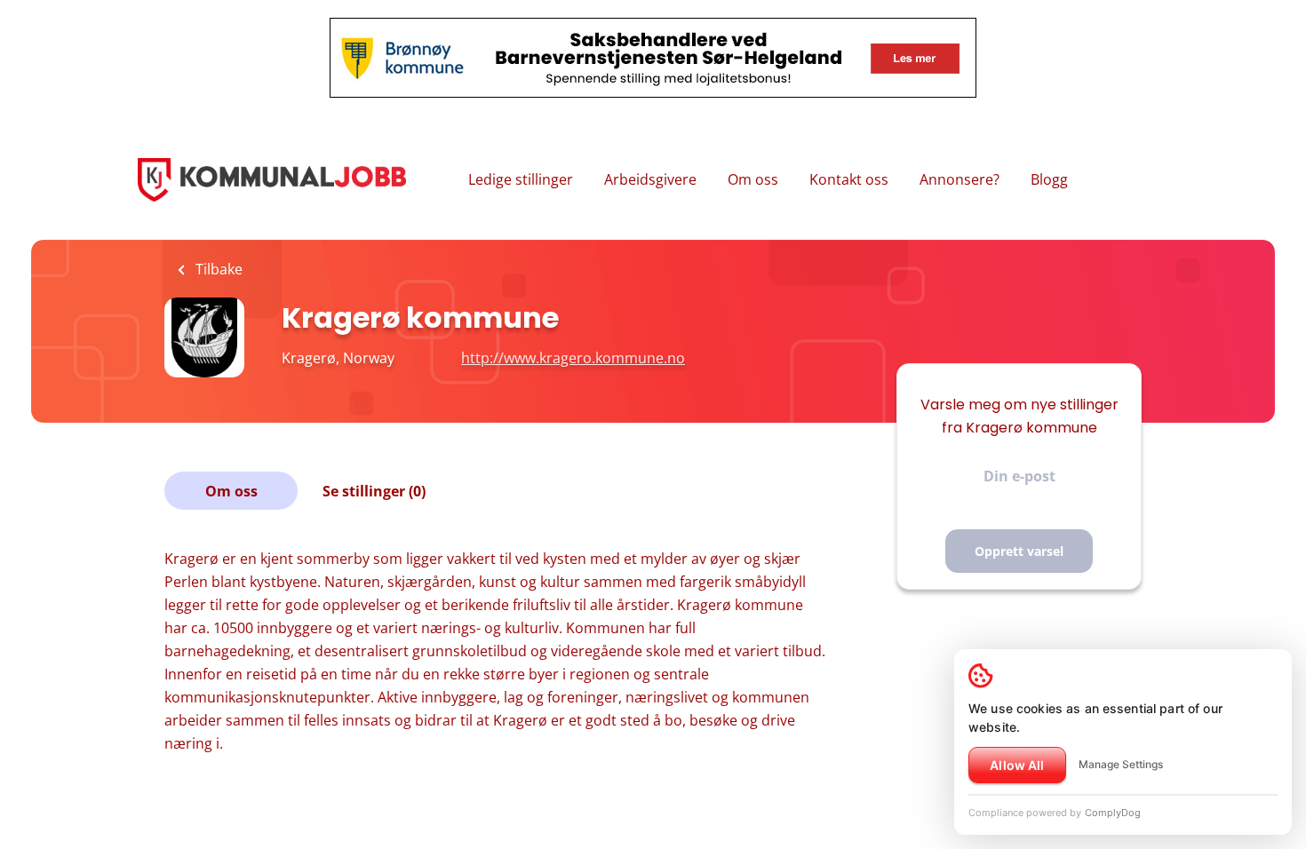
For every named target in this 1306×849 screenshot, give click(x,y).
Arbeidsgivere (650, 179)
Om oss (753, 179)
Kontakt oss (848, 179)
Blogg (1049, 179)
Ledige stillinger (520, 179)
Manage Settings (1121, 764)
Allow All (1017, 765)
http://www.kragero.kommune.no (573, 358)
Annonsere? (959, 179)
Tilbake (217, 269)
